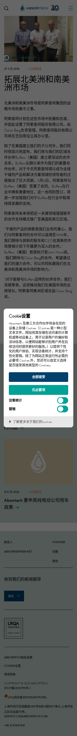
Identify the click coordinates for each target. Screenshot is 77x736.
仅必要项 (38, 389)
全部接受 (38, 376)
